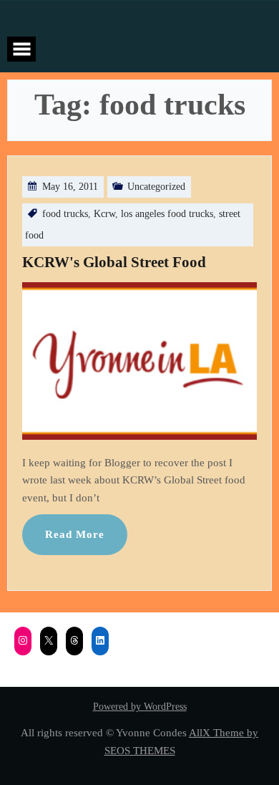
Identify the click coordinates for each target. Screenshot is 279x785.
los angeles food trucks (167, 213)
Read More (74, 534)
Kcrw (104, 213)
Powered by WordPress (140, 706)
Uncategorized (156, 186)
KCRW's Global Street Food (114, 262)
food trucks (65, 213)
